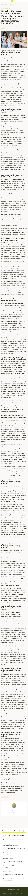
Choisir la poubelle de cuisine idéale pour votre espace (14, 836)
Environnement (8, 4)
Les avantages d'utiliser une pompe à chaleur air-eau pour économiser (13, 875)
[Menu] (16, 1)
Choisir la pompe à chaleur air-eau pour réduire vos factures (14, 866)
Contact (18, 889)
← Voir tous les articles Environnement (10, 820)
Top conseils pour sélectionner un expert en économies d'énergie (13, 853)
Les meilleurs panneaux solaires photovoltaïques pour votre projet (10, 844)
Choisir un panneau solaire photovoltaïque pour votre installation (14, 849)
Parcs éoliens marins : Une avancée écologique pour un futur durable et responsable (13, 840)
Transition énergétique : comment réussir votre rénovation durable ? (14, 879)
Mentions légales (11, 889)
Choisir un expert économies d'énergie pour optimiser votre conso (13, 862)
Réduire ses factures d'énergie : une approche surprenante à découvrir (13, 857)
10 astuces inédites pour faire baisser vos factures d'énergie (12, 870)
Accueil (2, 4)
